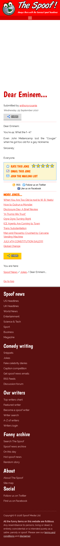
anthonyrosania (28, 105)
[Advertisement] (30, 55)
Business (9, 332)
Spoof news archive (15, 446)
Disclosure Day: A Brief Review (21, 209)
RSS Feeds (10, 378)
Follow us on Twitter (36, 184)
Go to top (9, 281)
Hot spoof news (13, 456)
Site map (9, 483)
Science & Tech (12, 321)
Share (14, 116)
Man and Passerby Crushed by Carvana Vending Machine (26, 235)
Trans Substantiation (15, 228)
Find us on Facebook (15, 500)
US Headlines (11, 300)
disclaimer (25, 536)
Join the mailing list (24, 176)
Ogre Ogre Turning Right (17, 218)
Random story (12, 462)
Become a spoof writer (17, 410)
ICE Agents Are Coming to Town (22, 223)
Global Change (12, 246)
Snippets (8, 352)
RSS (18, 184)
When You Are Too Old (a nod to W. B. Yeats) (28, 199)
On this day (10, 451)
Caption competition (15, 368)
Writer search (11, 415)
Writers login (11, 425)
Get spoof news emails (16, 373)
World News (11, 311)
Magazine (9, 337)
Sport (7, 326)
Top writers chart (13, 399)
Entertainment (11, 316)
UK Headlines (11, 306)
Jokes (7, 358)
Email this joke (20, 171)
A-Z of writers (11, 420)
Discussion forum (13, 384)
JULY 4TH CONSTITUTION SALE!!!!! (23, 241)
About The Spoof (13, 477)
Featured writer (12, 404)
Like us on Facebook (31, 188)
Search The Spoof (14, 441)
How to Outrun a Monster (18, 204)
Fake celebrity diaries (15, 363)
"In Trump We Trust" (15, 214)
